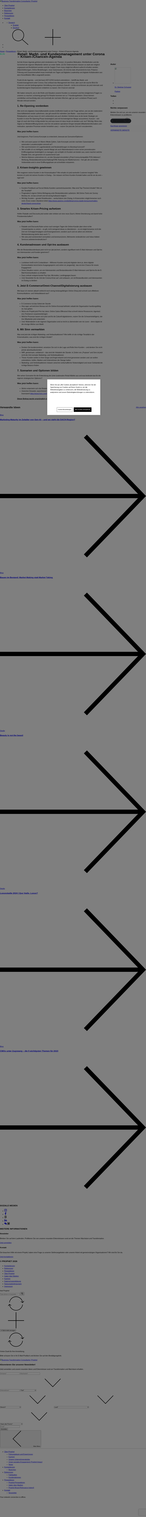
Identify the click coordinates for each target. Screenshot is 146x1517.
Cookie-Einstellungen (64, 409)
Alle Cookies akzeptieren (82, 409)
